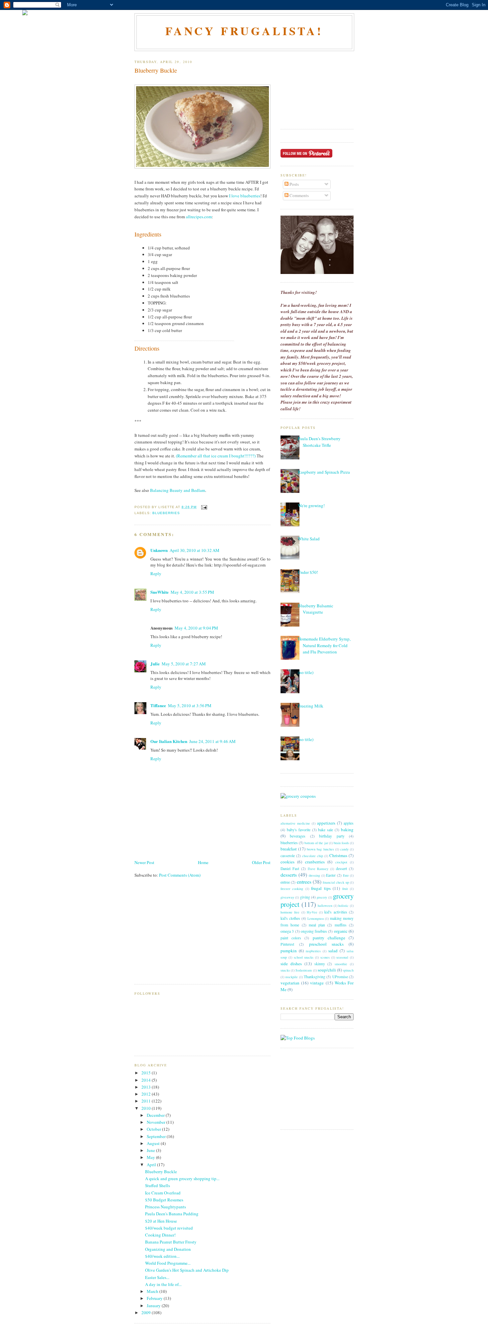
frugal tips (320, 888)
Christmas (338, 855)
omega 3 (287, 931)
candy (344, 849)
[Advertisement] (184, 935)
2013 (146, 1087)
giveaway (287, 897)
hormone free (290, 912)
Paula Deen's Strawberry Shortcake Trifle (319, 442)
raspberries (313, 951)
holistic (343, 905)
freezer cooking (292, 888)
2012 (146, 1094)
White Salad (309, 539)
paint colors (291, 937)
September (157, 1136)
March (153, 1291)
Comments (298, 195)
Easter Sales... (157, 1277)
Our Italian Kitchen (168, 741)
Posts (293, 184)
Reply (155, 573)
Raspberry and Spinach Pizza (324, 472)
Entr (346, 875)
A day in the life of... (163, 1284)
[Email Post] (203, 507)
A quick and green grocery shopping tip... (182, 1178)
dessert (341, 868)
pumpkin (289, 951)
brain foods (341, 842)
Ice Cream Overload (163, 1193)
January (154, 1306)
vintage (317, 983)
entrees (304, 881)
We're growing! (311, 505)
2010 (146, 1108)
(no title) (305, 672)
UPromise (340, 976)
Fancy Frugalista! (244, 30)
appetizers (326, 823)
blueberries (166, 513)
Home (203, 862)
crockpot (341, 862)
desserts (289, 874)
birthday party (331, 836)
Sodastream (303, 970)
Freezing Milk (310, 706)
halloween (325, 905)
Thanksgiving (314, 976)
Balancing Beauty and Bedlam (177, 490)
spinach (348, 970)
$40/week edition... (162, 1256)
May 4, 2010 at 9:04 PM (196, 628)
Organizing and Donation (168, 1249)
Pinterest (287, 944)
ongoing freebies (314, 931)
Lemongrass (315, 918)
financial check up (336, 882)
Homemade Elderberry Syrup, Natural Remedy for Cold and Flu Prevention (324, 645)
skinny (319, 963)
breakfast (289, 849)
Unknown (159, 550)
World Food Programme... (168, 1263)
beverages (297, 836)
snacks (285, 970)
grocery (322, 897)
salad (333, 951)
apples (349, 823)
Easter (331, 875)
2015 (146, 1073)
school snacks (304, 957)
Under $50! (308, 572)
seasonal (342, 957)
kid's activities (335, 911)
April (152, 1165)
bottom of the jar (316, 842)
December (156, 1115)
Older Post (261, 862)
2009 (146, 1312)
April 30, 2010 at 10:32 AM (194, 550)
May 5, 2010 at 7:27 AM (184, 664)
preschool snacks (326, 944)
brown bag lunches (320, 849)
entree (285, 882)
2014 (146, 1080)
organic (341, 931)
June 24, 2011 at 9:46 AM (212, 741)
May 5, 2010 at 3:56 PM (189, 705)
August (154, 1143)
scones (325, 957)
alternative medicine (295, 823)
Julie (155, 663)
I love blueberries (244, 196)
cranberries (315, 862)
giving (305, 897)
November (156, 1122)
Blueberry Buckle (155, 70)
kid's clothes (290, 918)
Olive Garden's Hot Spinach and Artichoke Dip (187, 1270)
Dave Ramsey (318, 868)
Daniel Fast (290, 868)
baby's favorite (298, 829)
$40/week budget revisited (169, 1228)
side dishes (291, 964)
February (155, 1298)
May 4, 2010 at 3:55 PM (192, 592)
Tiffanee (158, 705)
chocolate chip (312, 855)
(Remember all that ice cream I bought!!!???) (216, 456)
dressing (314, 875)
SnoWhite (159, 592)
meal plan (317, 924)
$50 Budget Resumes (164, 1200)
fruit (345, 888)
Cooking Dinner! (160, 1235)
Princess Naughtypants (165, 1207)
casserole (288, 855)
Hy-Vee (312, 912)
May (151, 1157)
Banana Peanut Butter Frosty (171, 1242)
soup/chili (327, 970)
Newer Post (144, 862)
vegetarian (290, 983)
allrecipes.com (199, 217)
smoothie (341, 964)
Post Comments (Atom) (180, 875)
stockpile (291, 976)
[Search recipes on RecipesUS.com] (298, 1038)
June (151, 1150)
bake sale (325, 829)
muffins (341, 924)
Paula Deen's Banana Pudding (172, 1214)
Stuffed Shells (157, 1185)
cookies (287, 862)
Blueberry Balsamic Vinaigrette (315, 609)
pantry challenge (329, 938)
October (154, 1129)
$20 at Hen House (161, 1221)
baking (347, 830)
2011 (146, 1101)
